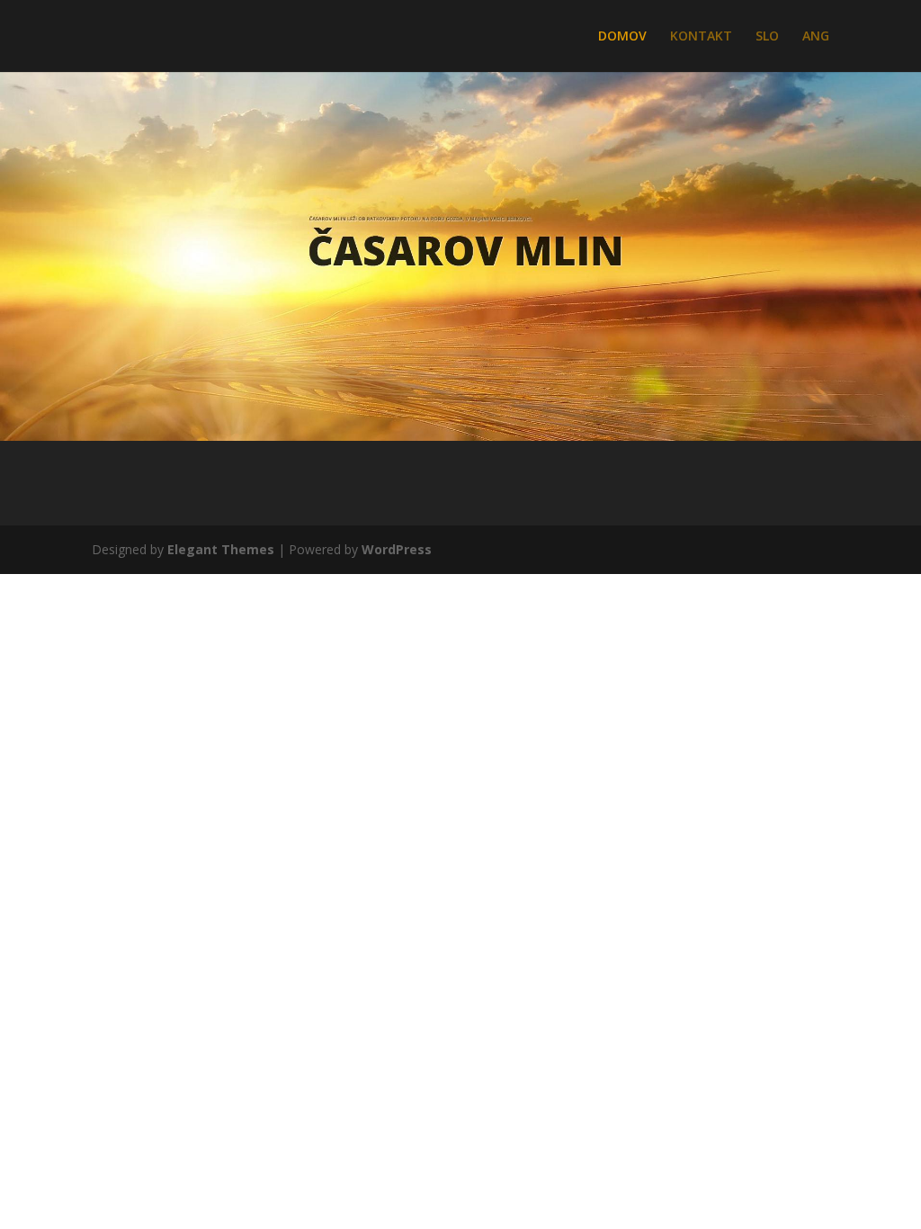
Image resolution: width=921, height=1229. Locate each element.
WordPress (397, 549)
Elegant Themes (220, 549)
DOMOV (622, 37)
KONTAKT (701, 37)
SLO (767, 37)
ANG (815, 37)
